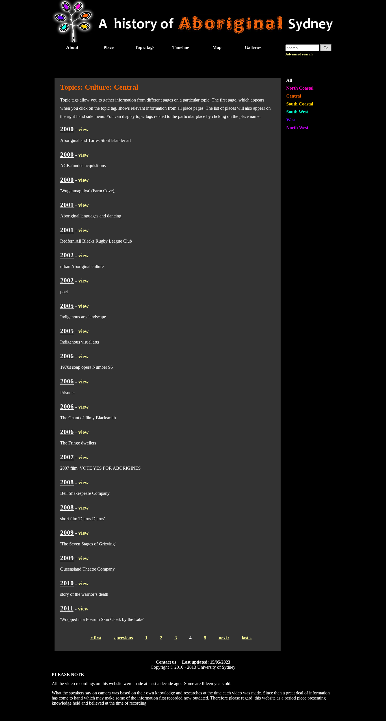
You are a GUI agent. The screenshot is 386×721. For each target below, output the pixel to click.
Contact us (166, 662)
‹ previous (123, 637)
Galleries (253, 47)
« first (95, 637)
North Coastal (299, 88)
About (72, 47)
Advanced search (299, 54)
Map (217, 47)
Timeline (180, 47)
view (83, 129)
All (289, 80)
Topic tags (144, 47)
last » (247, 637)
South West (297, 111)
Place (108, 47)
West (291, 119)
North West (297, 127)
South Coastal (299, 104)
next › (224, 637)
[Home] (193, 40)
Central (293, 96)
